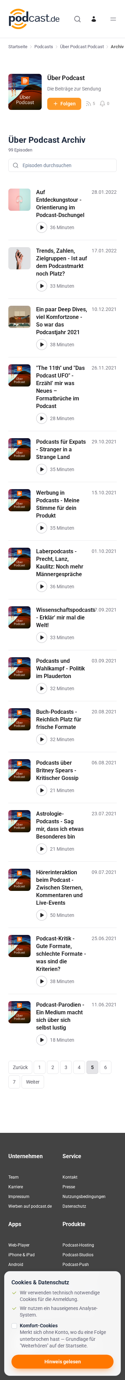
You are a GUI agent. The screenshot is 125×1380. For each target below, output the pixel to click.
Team (13, 1177)
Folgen (68, 103)
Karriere (15, 1186)
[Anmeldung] (94, 19)
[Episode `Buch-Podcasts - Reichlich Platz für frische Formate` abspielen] (41, 739)
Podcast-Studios (77, 1254)
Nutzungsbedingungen (84, 1196)
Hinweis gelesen (62, 1361)
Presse (68, 1186)
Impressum (19, 1196)
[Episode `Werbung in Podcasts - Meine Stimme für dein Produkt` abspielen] (41, 527)
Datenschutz (74, 1206)
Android (15, 1264)
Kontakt (69, 1177)
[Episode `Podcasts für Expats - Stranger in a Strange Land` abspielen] (41, 469)
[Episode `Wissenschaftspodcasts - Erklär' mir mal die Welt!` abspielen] (41, 637)
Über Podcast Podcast (82, 46)
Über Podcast (66, 77)
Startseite (17, 46)
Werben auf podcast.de (30, 1206)
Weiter (33, 1082)
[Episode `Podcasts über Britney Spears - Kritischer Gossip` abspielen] (41, 790)
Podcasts (43, 46)
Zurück (20, 1067)
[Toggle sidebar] (113, 19)
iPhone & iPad (21, 1254)
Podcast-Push (75, 1264)
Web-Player (19, 1245)
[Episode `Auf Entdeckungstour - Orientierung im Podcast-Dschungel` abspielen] (41, 227)
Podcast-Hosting (78, 1245)
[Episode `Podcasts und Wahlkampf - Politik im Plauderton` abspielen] (41, 688)
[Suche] (77, 19)
